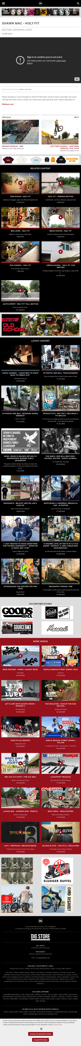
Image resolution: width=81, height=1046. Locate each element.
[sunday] (40, 12)
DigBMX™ (53, 926)
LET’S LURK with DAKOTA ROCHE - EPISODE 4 (20, 705)
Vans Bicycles (52, 1014)
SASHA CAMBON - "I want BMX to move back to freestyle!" (20, 374)
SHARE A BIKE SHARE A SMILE (50, 999)
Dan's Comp (23, 1012)
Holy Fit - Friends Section (60, 196)
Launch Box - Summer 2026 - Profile (20, 811)
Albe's (6, 1012)
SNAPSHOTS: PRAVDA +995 (60, 586)
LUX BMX (40, 996)
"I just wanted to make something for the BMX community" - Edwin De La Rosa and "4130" (20, 546)
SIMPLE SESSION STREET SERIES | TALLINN (61, 741)
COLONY (44, 994)
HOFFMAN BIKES (7, 996)
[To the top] (40, 921)
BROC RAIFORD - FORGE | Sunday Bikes (20, 669)
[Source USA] (20, 628)
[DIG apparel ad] (40, 159)
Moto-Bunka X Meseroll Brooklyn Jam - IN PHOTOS (61, 504)
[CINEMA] (20, 899)
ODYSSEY (62, 996)
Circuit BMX (13, 1012)
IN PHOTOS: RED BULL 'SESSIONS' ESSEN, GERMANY (20, 415)
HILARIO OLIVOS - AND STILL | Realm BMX (60, 846)
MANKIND (47, 996)
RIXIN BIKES (14, 999)
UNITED (63, 999)
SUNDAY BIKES (34, 999)
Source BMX (32, 1014)
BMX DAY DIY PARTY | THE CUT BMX (20, 777)
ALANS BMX (7, 994)
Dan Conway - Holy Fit (20, 265)
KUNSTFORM (31, 996)
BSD (22, 994)
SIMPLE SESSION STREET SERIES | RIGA (60, 669)
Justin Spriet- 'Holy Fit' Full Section (20, 304)
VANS (69, 999)
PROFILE (69, 996)
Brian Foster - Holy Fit (61, 231)
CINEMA (37, 994)
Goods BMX (40, 1012)
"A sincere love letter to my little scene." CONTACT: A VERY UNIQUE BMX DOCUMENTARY (60, 546)
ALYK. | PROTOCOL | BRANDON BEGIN (20, 846)
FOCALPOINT (72, 994)
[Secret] (61, 612)
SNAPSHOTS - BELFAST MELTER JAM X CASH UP (20, 504)
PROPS (75, 996)
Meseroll (49, 1012)
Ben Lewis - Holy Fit (20, 231)
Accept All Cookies (40, 1040)
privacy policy (58, 1024)
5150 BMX (32, 1012)
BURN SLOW (29, 994)
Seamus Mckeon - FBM (12, 146)
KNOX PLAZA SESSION (20, 740)
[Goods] (20, 612)
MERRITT (54, 996)
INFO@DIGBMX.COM (43, 958)
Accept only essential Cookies (40, 1034)
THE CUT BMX (52, 994)
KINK (24, 996)
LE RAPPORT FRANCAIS (61, 777)
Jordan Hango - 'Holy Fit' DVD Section (60, 266)
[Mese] (61, 628)
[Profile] (61, 899)
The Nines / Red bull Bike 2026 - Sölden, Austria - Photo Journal (60, 457)
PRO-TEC (6, 999)
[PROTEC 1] (40, 325)
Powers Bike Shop (61, 1012)
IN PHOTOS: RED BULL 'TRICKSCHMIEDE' (60, 373)
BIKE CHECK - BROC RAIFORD (60, 811)
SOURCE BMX (23, 999)
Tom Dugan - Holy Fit (20, 196)
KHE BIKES (18, 996)
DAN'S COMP (63, 994)
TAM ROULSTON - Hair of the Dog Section (60, 705)
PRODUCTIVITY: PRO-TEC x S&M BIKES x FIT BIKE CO (60, 415)
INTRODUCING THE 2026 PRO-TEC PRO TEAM (20, 587)
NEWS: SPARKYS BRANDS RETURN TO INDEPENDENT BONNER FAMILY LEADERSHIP (20, 458)
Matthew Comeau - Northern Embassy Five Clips (64, 147)
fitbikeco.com (8, 104)
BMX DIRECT (16, 994)
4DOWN (42, 1001)
